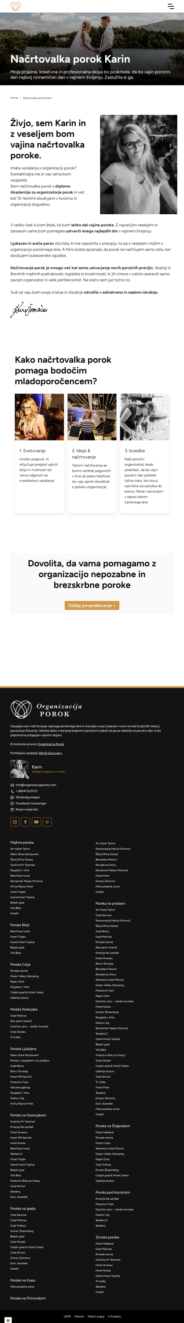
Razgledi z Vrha (19, 870)
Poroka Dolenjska (23, 1009)
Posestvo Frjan (19, 1082)
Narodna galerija (20, 1087)
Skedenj (15, 1191)
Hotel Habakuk (105, 1132)
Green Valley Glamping (24, 976)
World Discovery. (50, 753)
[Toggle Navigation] (171, 6)
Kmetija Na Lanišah (22, 1127)
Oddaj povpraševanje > (92, 605)
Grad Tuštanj (18, 1225)
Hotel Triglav (18, 891)
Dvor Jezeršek (19, 1197)
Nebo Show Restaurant (24, 854)
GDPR (67, 1316)
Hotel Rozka (17, 1143)
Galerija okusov (19, 997)
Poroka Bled (19, 925)
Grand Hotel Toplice (22, 897)
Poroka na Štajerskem (113, 1126)
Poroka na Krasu (22, 1280)
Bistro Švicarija (19, 1071)
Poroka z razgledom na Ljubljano (30, 1060)
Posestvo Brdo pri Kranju (25, 1180)
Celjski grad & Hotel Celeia (26, 992)
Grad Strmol (17, 1186)
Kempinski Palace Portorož (26, 881)
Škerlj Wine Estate (21, 859)
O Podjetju (114, 1316)
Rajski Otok (17, 981)
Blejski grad (17, 902)
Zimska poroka (107, 1237)
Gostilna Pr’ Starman (22, 865)
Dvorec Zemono (20, 1258)
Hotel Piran (102, 875)
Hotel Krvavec (18, 1132)
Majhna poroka (22, 842)
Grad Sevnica (18, 1214)
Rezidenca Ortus (106, 865)
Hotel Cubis (103, 1143)
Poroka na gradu (23, 1208)
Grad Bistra (17, 1066)
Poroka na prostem (110, 903)
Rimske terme (19, 970)
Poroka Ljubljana (23, 1049)
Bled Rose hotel (20, 875)
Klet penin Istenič (21, 1021)
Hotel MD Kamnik (21, 1076)
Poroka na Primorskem (28, 1298)
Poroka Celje (20, 964)
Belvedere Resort (106, 859)
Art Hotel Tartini (20, 848)
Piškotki (79, 1316)
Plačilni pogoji (96, 1316)
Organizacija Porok (51, 744)
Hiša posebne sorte (22, 1286)
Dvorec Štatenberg (21, 1231)
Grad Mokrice (18, 1015)
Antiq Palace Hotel (21, 886)
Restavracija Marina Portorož (113, 848)
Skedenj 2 (16, 1153)
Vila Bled (15, 908)
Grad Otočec (18, 1031)
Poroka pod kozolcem (113, 1192)
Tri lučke (15, 1037)
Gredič (14, 913)
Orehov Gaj (17, 1098)
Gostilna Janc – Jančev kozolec (29, 1026)
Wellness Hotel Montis (110, 979)
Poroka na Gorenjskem (28, 1115)
